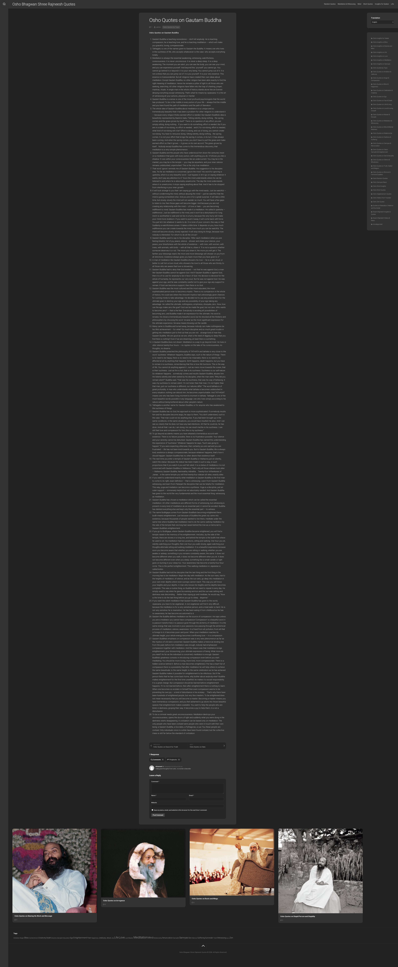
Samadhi (176, 938)
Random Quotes (330, 4)
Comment (155, 781)
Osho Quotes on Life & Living (382, 104)
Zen (231, 937)
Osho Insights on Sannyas (381, 64)
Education (66, 938)
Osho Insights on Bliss (380, 42)
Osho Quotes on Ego (380, 96)
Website (154, 802)
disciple (59, 938)
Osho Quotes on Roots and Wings (205, 899)
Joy (112, 938)
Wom (227, 938)
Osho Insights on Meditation (382, 60)
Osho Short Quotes (379, 190)
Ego (71, 938)
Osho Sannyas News (380, 182)
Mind (359, 4)
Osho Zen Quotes (378, 202)
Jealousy (102, 938)
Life (392, 4)
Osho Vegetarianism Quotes (382, 194)
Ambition (16, 938)
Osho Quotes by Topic (171, 27)
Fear (89, 938)
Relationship (157, 938)
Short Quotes (368, 4)
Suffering (201, 938)
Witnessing (221, 938)
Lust (126, 938)
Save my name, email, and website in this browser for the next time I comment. (180, 810)
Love (122, 937)
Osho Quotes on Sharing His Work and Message (33, 916)
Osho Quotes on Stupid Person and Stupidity (297, 916)
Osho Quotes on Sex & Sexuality (383, 156)
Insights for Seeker (382, 4)
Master (130, 938)
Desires (54, 938)
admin (158, 27)
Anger (22, 938)
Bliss (26, 937)
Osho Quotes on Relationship (382, 133)
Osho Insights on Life (380, 52)
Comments (158, 760)
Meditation (140, 937)
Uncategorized (377, 224)
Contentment (33, 938)
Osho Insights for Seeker (381, 38)
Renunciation (167, 938)
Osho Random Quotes (380, 178)
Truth (215, 938)
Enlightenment (80, 937)
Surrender (209, 938)
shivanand (158, 766)
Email (191, 795)
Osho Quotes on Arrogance (114, 901)
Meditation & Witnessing (347, 4)
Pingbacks (174, 760)
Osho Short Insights (379, 186)
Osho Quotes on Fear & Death (382, 100)
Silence (194, 938)
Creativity (42, 938)
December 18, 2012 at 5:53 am (174, 766)
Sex (190, 938)
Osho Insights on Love (380, 56)
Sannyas (183, 937)
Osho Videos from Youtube (382, 198)
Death (48, 938)
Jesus (108, 938)
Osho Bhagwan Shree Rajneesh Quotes (43, 4)
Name (153, 795)
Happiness (94, 938)
